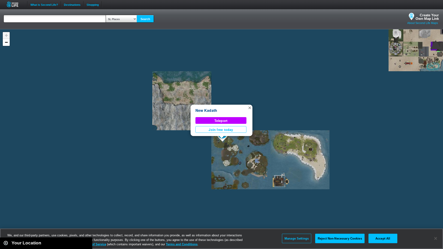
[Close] (436, 238)
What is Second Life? (44, 4)
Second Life (15, 4)
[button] (249, 107)
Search (145, 19)
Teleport (221, 120)
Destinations (72, 4)
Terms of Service (94, 244)
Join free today (221, 129)
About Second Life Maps (422, 23)
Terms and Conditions (182, 244)
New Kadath (206, 110)
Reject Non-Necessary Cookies (340, 238)
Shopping (93, 4)
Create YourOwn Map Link (427, 17)
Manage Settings (296, 238)
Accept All (382, 238)
